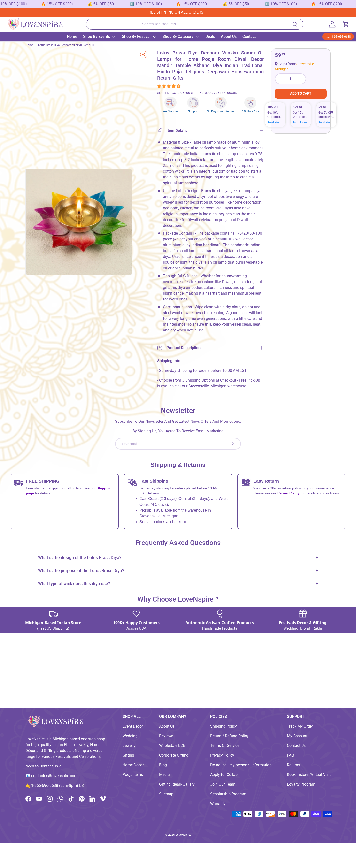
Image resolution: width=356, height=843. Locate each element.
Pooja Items (133, 774)
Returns (293, 765)
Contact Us (296, 745)
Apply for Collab (224, 774)
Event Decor (133, 726)
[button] (169, 86)
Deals (210, 36)
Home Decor (133, 765)
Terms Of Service (224, 745)
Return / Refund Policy (229, 736)
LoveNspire (183, 834)
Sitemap (166, 794)
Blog (163, 765)
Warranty (218, 803)
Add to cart (300, 93)
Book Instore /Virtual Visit (309, 774)
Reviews (166, 736)
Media (164, 774)
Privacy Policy (222, 755)
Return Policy (289, 493)
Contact (249, 36)
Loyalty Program (301, 784)
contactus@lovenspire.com (54, 776)
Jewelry (129, 745)
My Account (297, 736)
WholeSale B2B (172, 745)
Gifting (128, 755)
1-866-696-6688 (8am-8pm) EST (58, 785)
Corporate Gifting (173, 755)
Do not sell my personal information (240, 765)
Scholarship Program (228, 794)
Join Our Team (222, 784)
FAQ (290, 755)
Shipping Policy (223, 726)
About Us (229, 36)
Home (72, 36)
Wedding (130, 736)
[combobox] (194, 24)
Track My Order (300, 726)
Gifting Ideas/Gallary (177, 784)
